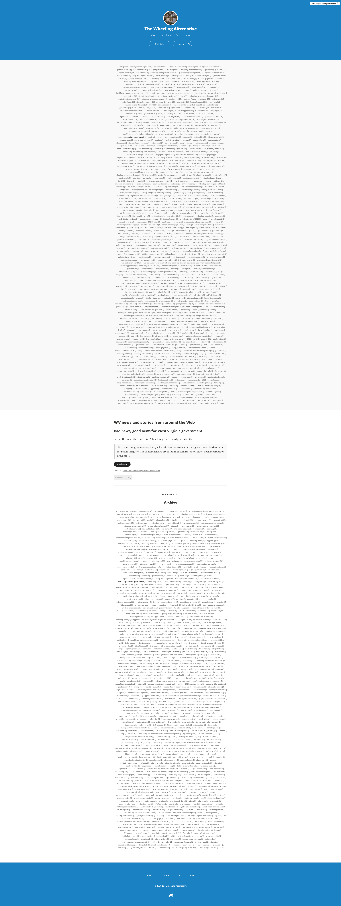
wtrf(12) (161, 113)
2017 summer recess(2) (194, 239)
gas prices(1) (175, 394)
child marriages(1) (179, 403)
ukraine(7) (187, 139)
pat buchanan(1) (127, 297)
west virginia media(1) (126, 376)
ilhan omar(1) (131, 347)
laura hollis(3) (220, 207)
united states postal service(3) (197, 204)
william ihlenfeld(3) (162, 204)
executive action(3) (127, 221)
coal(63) (150, 75)
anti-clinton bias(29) (182, 84)
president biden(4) (218, 195)
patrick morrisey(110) (126, 69)
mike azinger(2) (149, 271)
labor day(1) (155, 274)
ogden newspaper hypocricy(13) (131, 107)
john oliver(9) (200, 125)
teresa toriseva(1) (203, 277)
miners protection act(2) (168, 271)
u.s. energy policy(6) (207, 154)
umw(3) (220, 198)
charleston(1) (145, 362)
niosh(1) (192, 356)
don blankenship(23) (124, 93)
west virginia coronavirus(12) (212, 107)
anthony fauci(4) (164, 192)
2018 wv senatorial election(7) (142, 145)
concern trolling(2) (218, 248)
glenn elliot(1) (218, 400)
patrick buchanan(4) (181, 180)
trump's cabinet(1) (210, 291)
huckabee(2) (147, 233)
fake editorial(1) (167, 324)
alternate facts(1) (145, 303)
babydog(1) (184, 271)
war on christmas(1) (163, 353)
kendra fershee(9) (201, 122)
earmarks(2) (148, 236)
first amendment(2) (132, 253)
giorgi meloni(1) (162, 394)
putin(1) (208, 382)
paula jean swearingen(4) (130, 192)
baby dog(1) (193, 403)
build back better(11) (207, 113)
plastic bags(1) (139, 338)
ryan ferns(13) (177, 107)
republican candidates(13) (207, 104)
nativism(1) (173, 359)
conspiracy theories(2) (162, 256)
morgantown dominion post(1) (134, 283)
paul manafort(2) (125, 242)
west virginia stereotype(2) (128, 224)
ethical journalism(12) (147, 113)
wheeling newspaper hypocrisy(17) (204, 95)
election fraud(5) (220, 174)
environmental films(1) (198, 347)
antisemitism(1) (143, 277)
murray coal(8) (126, 139)
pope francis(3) (214, 210)
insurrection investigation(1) (208, 373)
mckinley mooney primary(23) (205, 90)
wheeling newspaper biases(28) (136, 87)
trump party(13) (191, 107)
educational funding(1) (127, 400)
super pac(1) (180, 297)
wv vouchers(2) (160, 230)
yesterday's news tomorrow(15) (196, 98)
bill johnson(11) (158, 116)
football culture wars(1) (129, 318)
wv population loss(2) (218, 245)
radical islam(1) (163, 291)
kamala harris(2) (199, 242)
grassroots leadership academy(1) (167, 341)
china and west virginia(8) (133, 128)
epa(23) (188, 90)
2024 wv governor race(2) (152, 253)
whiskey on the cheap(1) (180, 391)
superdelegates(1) (189, 289)
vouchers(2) (218, 236)
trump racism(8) (152, 128)
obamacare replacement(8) (178, 131)
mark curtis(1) (190, 330)
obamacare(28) (198, 84)
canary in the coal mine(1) (174, 338)
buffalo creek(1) (161, 321)
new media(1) (202, 324)
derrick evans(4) (145, 198)
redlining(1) (123, 403)
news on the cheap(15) (165, 101)
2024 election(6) (195, 148)
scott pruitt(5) (125, 177)
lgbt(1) (206, 344)
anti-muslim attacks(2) (199, 248)
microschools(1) (189, 400)
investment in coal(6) (134, 154)
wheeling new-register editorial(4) (213, 183)
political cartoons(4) (143, 183)
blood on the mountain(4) (215, 186)
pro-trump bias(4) (215, 192)
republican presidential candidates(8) (138, 133)
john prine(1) (203, 356)
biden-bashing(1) (172, 370)
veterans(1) (219, 335)
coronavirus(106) (144, 69)
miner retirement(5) (151, 169)
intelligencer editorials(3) (130, 212)
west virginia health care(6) (213, 160)
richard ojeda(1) (162, 335)
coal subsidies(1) (217, 324)
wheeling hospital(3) (205, 215)
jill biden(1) (159, 370)
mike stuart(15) (128, 101)
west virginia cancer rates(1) (169, 382)
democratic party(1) (172, 289)
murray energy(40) (191, 78)
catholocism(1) (188, 318)
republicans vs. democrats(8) (187, 133)
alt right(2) (142, 239)
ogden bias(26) (183, 87)
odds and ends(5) (167, 172)
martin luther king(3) (173, 201)
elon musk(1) (162, 286)
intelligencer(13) (165, 104)
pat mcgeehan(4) (199, 192)
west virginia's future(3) (152, 212)
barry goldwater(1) (179, 347)
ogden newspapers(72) (214, 72)
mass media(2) (128, 245)
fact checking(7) (171, 142)
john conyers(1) (157, 318)
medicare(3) (167, 221)
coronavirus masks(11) (193, 116)
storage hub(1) (176, 350)
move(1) (213, 309)
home (222, 403)
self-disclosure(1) (213, 294)
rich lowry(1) (153, 283)
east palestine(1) (204, 400)
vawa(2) (119, 253)
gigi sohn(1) (155, 388)
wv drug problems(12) (187, 110)
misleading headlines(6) (133, 151)
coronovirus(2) (121, 227)
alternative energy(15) (145, 101)
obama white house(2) (130, 259)
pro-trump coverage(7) (143, 139)
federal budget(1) (168, 327)
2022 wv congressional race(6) (165, 157)
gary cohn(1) (186, 309)
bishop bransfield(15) (199, 101)
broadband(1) (186, 332)
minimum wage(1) (191, 353)
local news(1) (204, 341)
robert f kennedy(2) (216, 233)
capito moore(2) (179, 256)
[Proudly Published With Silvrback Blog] (170, 896)
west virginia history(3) (171, 207)
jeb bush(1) (190, 365)
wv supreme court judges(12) (210, 110)
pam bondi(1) (121, 286)
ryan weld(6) (181, 148)
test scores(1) (124, 335)
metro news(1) (146, 391)
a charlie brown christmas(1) (194, 312)
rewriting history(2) (195, 262)
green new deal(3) (126, 201)
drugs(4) (148, 186)
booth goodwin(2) (126, 230)
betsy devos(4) (131, 198)
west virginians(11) (174, 116)
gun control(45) (219, 75)
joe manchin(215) (161, 66)
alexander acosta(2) (216, 242)
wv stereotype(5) (218, 166)
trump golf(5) (151, 174)
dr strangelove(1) (124, 365)
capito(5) (162, 174)
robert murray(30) (133, 84)
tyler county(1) (198, 303)
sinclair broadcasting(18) (149, 95)
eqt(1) (203, 353)
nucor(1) (177, 400)
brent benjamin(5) (174, 177)
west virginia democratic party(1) (136, 397)
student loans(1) (128, 277)
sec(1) (193, 324)
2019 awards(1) (161, 359)
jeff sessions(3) (188, 207)
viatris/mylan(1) (143, 376)
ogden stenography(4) (181, 192)
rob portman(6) (150, 151)
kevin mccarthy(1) (189, 274)
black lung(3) (135, 207)
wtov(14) (153, 104)
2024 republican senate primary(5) (144, 172)
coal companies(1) (218, 341)
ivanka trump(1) (150, 356)
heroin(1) (188, 350)
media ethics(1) (219, 338)
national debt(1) (153, 324)
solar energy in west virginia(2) (148, 245)
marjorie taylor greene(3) (131, 210)
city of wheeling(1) (152, 306)
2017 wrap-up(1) (122, 327)
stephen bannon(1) (195, 297)
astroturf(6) (221, 157)
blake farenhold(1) (172, 318)
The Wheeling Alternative (174, 885)
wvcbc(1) (175, 376)
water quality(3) (162, 210)
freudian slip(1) (152, 332)
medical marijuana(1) (195, 306)
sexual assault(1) (122, 332)
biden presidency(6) (176, 151)
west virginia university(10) (208, 119)
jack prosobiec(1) (183, 303)
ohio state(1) (222, 332)
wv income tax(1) (188, 370)
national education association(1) (199, 335)
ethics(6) (162, 151)
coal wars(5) (160, 177)
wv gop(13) (151, 107)
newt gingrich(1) (163, 347)
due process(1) (131, 291)
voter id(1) (170, 303)
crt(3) (220, 212)
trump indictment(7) (201, 145)
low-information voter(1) (163, 344)
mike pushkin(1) (197, 271)
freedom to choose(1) (216, 376)
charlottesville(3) (174, 215)
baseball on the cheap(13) (184, 104)
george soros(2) (169, 245)
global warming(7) (173, 139)
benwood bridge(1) (154, 338)
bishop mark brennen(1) (183, 397)
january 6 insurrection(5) (169, 163)
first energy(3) (122, 207)
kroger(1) (218, 385)
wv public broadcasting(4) (192, 186)
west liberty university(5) (143, 177)
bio (178, 35)
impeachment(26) (197, 87)
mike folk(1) (206, 338)
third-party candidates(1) (163, 297)
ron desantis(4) (198, 180)
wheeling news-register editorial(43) (167, 78)
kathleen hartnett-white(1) (188, 321)
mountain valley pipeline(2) (130, 271)
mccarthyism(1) (175, 330)
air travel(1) (222, 350)
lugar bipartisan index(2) (125, 239)
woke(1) (214, 403)
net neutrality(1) (220, 327)
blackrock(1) (172, 280)
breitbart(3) (218, 221)
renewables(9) (165, 125)
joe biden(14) (215, 101)
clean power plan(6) (160, 160)
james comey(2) (147, 268)
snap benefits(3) (207, 201)
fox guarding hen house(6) (214, 148)
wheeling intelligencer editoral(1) (191, 283)
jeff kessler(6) (188, 160)
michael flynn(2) (183, 230)
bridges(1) (222, 286)
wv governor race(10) (125, 122)
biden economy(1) (159, 385)
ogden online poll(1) (143, 344)
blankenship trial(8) (216, 136)
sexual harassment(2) (196, 256)
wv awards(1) (142, 274)
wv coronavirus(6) (142, 160)
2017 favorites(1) (138, 327)
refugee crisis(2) (186, 224)
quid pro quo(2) (204, 230)
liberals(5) (180, 172)
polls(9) (190, 125)
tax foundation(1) (165, 379)
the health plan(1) (205, 330)
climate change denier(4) (213, 177)
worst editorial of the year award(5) (206, 163)
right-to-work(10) (130, 119)
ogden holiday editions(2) (216, 239)
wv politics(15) (182, 101)
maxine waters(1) (127, 385)
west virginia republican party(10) (150, 122)
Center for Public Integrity (152, 439)
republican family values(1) (145, 379)
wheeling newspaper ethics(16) (154, 98)
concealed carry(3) (191, 201)
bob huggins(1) (159, 280)
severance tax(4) (160, 198)
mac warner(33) (188, 81)
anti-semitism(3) (177, 210)
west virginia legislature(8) (202, 131)
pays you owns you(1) (166, 373)
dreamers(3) (220, 215)
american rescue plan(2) (154, 262)
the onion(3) (137, 215)
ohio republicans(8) (173, 136)
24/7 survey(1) (158, 362)
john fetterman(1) (169, 388)
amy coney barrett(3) (151, 207)
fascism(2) (136, 233)
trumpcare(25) (213, 87)
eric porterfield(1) (189, 341)
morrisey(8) (187, 136)
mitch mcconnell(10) (148, 119)
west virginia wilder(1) (169, 332)
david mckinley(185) (178, 66)
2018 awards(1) (193, 338)
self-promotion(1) (148, 294)
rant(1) (140, 350)
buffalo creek (128, 470)
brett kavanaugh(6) (125, 160)
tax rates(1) (143, 291)
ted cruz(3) (178, 221)
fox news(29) (167, 84)
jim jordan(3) (202, 212)
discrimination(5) (150, 163)
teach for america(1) (216, 312)
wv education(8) (214, 125)
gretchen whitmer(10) (214, 116)
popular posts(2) (156, 227)
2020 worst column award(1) (215, 362)
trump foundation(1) (212, 297)
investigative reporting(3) (196, 210)
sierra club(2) (186, 265)
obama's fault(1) (172, 309)
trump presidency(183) (198, 66)
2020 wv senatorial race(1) (146, 368)
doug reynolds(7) (187, 142)
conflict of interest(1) (130, 294)
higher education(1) (176, 365)
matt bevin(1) (124, 359)
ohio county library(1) (186, 373)
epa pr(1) (135, 335)
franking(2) (175, 268)
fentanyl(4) (131, 180)
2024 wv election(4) (161, 183)
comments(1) (219, 330)
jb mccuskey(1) (174, 277)
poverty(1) (216, 277)
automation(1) (211, 394)
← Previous (168, 494)
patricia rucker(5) (190, 169)
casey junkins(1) (156, 315)
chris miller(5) (172, 166)
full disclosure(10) (173, 122)
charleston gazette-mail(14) (136, 104)
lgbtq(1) (212, 350)
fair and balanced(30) (151, 84)
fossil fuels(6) (175, 160)
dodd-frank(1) (150, 403)
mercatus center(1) (208, 321)
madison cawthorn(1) (161, 376)
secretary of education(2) (149, 265)
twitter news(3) (156, 201)
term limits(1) (215, 356)
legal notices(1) (208, 359)
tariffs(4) (121, 180)
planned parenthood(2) (167, 259)
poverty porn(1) (180, 300)
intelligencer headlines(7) (167, 145)
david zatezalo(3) (158, 215)
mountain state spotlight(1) (184, 368)
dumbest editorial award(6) (197, 151)
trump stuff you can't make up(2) (177, 242)
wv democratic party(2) (174, 227)
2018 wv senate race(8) (189, 128)
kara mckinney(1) (158, 277)
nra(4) (121, 198)
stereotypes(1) (219, 382)
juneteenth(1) (199, 388)
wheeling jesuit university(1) (136, 315)
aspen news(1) (198, 391)
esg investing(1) (136, 403)
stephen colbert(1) (193, 362)
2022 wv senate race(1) (211, 379)
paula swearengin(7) (217, 142)
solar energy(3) (189, 215)
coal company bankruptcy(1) (151, 289)
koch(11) (146, 116)
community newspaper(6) (164, 148)
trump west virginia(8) (164, 133)
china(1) (200, 368)
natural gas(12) (170, 110)
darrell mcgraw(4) (208, 198)
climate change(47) (203, 75)
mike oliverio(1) (142, 388)
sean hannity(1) (147, 394)
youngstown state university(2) (214, 253)
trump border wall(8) (169, 128)
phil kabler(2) (217, 230)
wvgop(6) (159, 154)
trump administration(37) (158, 81)
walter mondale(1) (168, 283)
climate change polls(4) (190, 189)
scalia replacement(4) (192, 177)
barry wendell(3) (124, 215)
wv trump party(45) (125, 78)
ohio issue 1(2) (137, 251)
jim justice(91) (159, 69)
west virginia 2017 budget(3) (148, 221)
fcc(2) (118, 245)
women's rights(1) (213, 391)
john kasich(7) (157, 142)
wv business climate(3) (186, 212)
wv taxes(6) (214, 151)
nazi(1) (174, 291)
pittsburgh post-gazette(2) (204, 268)
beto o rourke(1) (217, 344)
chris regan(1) (195, 291)
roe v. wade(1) (212, 388)
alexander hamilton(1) (217, 353)
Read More (122, 464)
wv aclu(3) (219, 201)
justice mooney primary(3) (151, 218)
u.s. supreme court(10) (185, 119)
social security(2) (134, 236)
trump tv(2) (157, 242)
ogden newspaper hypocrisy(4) (159, 180)
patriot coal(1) (196, 344)
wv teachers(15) (217, 98)
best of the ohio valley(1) (162, 397)
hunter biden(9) (151, 125)
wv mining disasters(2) (204, 224)
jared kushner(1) (147, 309)
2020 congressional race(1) (126, 362)
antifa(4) (141, 180)
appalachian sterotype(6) (127, 148)
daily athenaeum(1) (125, 382)
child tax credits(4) (135, 186)
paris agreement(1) (201, 309)
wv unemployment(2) (216, 256)
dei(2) (193, 230)
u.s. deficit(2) (127, 262)
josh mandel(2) (216, 265)
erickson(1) (163, 356)
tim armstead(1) (147, 335)
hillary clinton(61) (163, 75)
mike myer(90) (173, 69)
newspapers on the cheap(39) (213, 78)
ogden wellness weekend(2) (166, 236)
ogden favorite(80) (126, 72)
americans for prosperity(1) (139, 341)
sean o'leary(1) (187, 376)
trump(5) (191, 174)
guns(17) (184, 95)
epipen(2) (145, 248)
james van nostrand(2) (160, 248)
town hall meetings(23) (173, 90)
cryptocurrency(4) (189, 183)
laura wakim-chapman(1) (192, 394)
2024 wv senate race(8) (210, 128)
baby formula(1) (185, 388)
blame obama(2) (184, 245)
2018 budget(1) (182, 324)
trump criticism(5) (134, 169)
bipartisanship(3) (218, 218)
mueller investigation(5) (131, 163)
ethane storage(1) (171, 315)
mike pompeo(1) (143, 385)
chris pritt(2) (187, 268)
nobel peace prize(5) (125, 166)
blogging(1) (129, 388)
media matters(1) (133, 321)
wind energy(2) (157, 251)
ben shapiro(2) (192, 227)
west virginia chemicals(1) (145, 382)
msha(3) (213, 212)
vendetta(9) (187, 122)
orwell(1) (219, 359)
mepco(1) (214, 315)
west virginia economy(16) (129, 98)
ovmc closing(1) (127, 356)
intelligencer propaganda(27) (163, 87)
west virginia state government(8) (132, 136)
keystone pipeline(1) (216, 365)
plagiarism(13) (164, 107)
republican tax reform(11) (130, 116)
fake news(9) (138, 125)
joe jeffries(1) (126, 379)
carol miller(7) (185, 145)
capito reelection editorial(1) (157, 350)
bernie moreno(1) (148, 286)
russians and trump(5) (176, 174)
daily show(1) (173, 385)
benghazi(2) (121, 248)
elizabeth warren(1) (146, 347)
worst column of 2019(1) (125, 350)
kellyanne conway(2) (186, 259)
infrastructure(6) (145, 157)
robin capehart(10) (166, 119)
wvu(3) (147, 215)
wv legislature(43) (142, 78)
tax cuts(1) (151, 373)
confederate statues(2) (202, 236)
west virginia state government (324, 3)
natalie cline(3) (178, 204)
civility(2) (138, 262)
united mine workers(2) (127, 256)
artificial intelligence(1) (179, 286)
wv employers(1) (177, 335)
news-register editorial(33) (208, 81)
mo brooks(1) (200, 376)
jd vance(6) (149, 154)
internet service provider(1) (173, 306)
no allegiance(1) (212, 368)
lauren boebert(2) (201, 265)
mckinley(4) (121, 186)
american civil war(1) (178, 356)
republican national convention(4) (144, 195)
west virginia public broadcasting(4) (164, 189)
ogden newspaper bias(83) (214, 69)
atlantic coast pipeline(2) (175, 262)
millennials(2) (159, 233)
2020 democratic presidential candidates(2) (183, 251)
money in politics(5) (208, 169)
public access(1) (181, 344)
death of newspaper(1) (127, 330)
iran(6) (198, 160)
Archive (166, 35)
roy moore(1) (147, 321)
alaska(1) (213, 347)
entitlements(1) (194, 379)
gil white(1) (218, 318)
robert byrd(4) (174, 186)
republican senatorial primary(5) (199, 172)
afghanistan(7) (202, 142)
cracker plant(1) (159, 365)
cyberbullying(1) (196, 300)
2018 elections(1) (160, 330)
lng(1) (123, 289)
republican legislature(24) (151, 90)
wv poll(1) (120, 274)
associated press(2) (213, 262)
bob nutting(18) (130, 95)
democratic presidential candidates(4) (193, 195)
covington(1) (121, 341)
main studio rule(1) (204, 318)
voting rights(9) (179, 125)
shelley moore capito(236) (141, 66)
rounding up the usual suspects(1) (159, 300)
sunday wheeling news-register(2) (162, 239)
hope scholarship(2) (144, 230)
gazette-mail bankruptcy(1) (200, 327)
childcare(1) (212, 280)
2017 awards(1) (153, 327)
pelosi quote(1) (122, 306)
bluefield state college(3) (128, 218)
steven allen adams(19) (217, 93)
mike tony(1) (133, 286)
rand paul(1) (129, 368)
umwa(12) (171, 113)
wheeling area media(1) (143, 353)
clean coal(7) (121, 142)
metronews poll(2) (148, 259)
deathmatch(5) (204, 166)
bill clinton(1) (199, 294)
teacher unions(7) (215, 139)
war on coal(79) (142, 72)
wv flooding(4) (123, 195)
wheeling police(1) (124, 353)
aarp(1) (152, 291)
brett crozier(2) (123, 251)
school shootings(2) (170, 224)
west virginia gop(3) (204, 207)
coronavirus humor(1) (142, 365)
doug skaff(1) (144, 400)
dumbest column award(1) (132, 300)
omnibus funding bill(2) (150, 224)
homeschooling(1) (188, 385)
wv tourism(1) (180, 379)
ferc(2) (205, 251)
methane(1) (177, 353)
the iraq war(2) (185, 236)
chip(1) (172, 321)
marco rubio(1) (165, 368)
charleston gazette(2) (179, 248)
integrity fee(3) (218, 204)
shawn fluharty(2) (200, 245)
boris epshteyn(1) (164, 312)
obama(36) (175, 81)
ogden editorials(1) (205, 370)
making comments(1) (125, 370)
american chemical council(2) (209, 259)
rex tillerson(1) (121, 303)
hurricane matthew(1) (183, 294)
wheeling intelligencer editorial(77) (165, 72)
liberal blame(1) (131, 309)
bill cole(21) (150, 93)
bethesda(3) (149, 210)
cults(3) (206, 218)
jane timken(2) (133, 268)
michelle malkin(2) (218, 251)
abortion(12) (131, 113)
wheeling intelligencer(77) (192, 72)
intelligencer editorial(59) (182, 75)
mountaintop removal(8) (139, 131)
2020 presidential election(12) (132, 110)
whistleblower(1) (146, 359)
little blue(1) (202, 365)
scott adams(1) (164, 403)
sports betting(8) (158, 131)
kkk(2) (180, 239)
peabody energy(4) (191, 198)
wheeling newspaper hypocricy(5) (130, 174)
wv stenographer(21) (165, 93)
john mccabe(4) (160, 186)
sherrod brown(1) (125, 344)
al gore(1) (140, 297)
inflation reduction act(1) (161, 400)
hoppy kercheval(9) (218, 122)
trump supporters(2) (142, 242)
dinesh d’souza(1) (132, 394)
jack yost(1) (132, 289)
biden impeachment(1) (170, 274)
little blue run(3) (141, 201)
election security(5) (188, 166)
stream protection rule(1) (216, 303)
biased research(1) (206, 289)
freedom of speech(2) (170, 265)
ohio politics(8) (200, 136)
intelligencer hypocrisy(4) (212, 189)
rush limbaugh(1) (187, 315)
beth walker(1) (196, 286)
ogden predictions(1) (144, 370)
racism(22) (138, 93)
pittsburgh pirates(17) (170, 95)
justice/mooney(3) (170, 218)
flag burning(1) (210, 286)
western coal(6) (145, 148)
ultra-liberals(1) (136, 306)
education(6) (192, 154)
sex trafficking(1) (200, 350)
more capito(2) (200, 233)
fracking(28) (212, 84)
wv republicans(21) (183, 93)
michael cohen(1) (124, 338)
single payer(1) (202, 315)
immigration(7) (199, 139)
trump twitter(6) (208, 157)
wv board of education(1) (216, 306)
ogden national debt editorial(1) (132, 324)
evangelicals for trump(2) (189, 253)
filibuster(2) (220, 224)
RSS (188, 35)
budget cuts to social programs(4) (133, 189)
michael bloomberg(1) (175, 362)
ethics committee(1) (212, 300)
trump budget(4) (149, 192)
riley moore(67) (139, 75)
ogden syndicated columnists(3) (139, 204)
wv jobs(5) (186, 163)
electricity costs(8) (155, 136)
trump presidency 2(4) (215, 180)
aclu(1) (218, 289)
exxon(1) (133, 303)
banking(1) (183, 291)
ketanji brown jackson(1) (193, 382)
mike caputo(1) (145, 280)
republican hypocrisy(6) (190, 157)
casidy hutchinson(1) (130, 391)
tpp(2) (147, 251)
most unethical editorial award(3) (198, 221)
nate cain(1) (204, 403)
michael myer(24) (132, 90)
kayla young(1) (131, 280)
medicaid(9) (126, 125)
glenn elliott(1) (186, 280)
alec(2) (122, 236)
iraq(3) (121, 204)
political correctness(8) (210, 133)
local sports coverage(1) (127, 312)
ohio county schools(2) (138, 227)
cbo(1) (212, 332)
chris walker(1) (188, 277)
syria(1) (139, 356)
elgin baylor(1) (220, 370)
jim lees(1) (159, 309)
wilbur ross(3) (169, 212)
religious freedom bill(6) (126, 157)
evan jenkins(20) (199, 93)
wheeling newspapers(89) (191, 69)
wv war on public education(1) (207, 397)
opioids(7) (124, 145)
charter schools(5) (203, 174)
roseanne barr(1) (137, 332)
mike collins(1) (199, 280)
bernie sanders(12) (154, 110)
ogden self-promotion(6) (175, 154)
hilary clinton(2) (162, 268)
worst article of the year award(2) (213, 227)
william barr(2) (171, 253)
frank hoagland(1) (161, 391)
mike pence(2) (124, 233)
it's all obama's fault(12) (187, 113)
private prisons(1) (214, 283)
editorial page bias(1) (214, 271)
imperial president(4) (124, 183)
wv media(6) (217, 145)
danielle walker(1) (205, 385)
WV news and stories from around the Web (154, 422)
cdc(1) (134, 359)
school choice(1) (219, 274)
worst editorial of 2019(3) (190, 218)
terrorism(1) (159, 303)
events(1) (177, 312)
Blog (153, 35)
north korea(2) (145, 256)
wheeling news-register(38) (135, 81)
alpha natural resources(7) (139, 142)
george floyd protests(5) (172, 169)
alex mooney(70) (124, 75)
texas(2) (171, 230)
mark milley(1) (205, 274)
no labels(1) (130, 274)
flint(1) (148, 297)
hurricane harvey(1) (147, 312)
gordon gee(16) (175, 98)
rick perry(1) (182, 327)
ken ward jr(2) (133, 248)
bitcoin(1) (145, 318)
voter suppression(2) (129, 265)
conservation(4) (175, 198)
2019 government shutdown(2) (179, 233)
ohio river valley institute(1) (133, 373)
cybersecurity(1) (144, 330)
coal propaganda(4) (168, 195)
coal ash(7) (159, 139)
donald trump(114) (217, 66)
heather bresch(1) (165, 294)
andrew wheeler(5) (157, 166)
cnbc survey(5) (142, 166)
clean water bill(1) (200, 332)
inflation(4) (175, 183)
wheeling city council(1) (190, 359)
